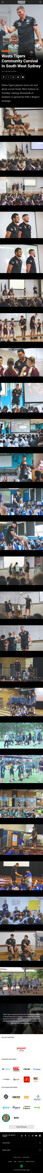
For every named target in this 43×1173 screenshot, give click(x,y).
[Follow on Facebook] (25, 1135)
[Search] (40, 2)
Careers (10, 1161)
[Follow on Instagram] (32, 1135)
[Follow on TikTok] (22, 1135)
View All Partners (21, 1127)
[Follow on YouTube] (36, 1135)
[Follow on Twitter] (29, 1135)
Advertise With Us (30, 1161)
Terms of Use (17, 1157)
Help (15, 1161)
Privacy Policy (26, 1157)
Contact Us (21, 1161)
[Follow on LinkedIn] (40, 1135)
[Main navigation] (3, 2)
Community (5, 51)
